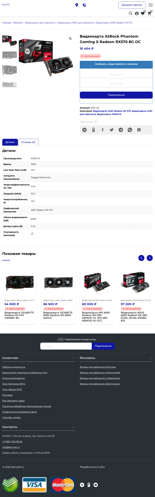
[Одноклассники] (93, 130)
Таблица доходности (13, 367)
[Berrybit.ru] (6, 5)
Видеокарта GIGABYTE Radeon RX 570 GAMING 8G (19, 315)
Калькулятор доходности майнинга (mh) (24, 372)
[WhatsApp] (130, 130)
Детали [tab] (10, 142)
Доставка (7, 395)
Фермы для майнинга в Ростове (98, 367)
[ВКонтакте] (84, 130)
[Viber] (139, 130)
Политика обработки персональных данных (26, 406)
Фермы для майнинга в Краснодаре (100, 372)
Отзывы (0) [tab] (28, 142)
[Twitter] (111, 130)
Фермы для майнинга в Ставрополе (100, 378)
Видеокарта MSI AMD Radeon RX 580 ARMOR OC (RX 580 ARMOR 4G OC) (96, 316)
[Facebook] (102, 130)
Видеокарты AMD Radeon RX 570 (112, 111)
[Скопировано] (97, 108)
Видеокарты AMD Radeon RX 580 (97, 300)
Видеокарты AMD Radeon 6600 (58, 300)
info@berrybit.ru (11, 447)
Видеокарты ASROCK (109, 114)
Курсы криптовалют (13, 378)
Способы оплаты (11, 417)
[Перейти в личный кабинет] (137, 13)
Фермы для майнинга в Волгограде (100, 383)
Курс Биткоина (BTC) (14, 383)
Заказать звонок (132, 4)
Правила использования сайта (19, 412)
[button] (70, 38)
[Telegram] (121, 130)
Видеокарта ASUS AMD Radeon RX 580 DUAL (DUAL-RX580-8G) (134, 316)
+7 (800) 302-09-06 (12, 441)
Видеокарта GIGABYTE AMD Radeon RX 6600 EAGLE (58, 315)
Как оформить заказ (13, 400)
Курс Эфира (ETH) (12, 389)
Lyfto (102, 467)
